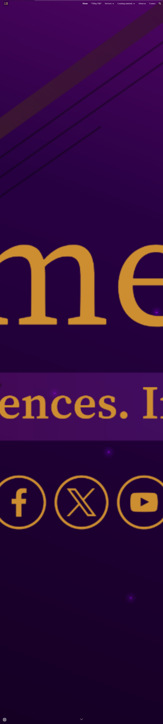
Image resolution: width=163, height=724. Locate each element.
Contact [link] (152, 3)
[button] (160, 4)
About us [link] (142, 3)
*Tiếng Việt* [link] (96, 3)
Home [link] (85, 3)
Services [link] (108, 3)
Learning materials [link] (125, 3)
